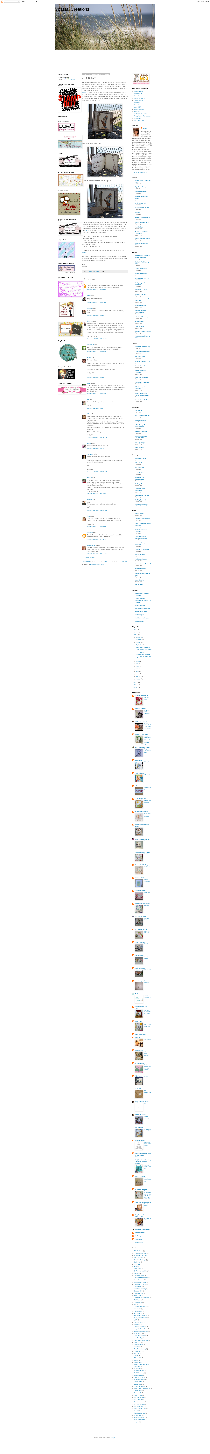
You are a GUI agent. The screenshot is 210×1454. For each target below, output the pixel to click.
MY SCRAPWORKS (141, 1189)
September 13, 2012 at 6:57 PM (96, 393)
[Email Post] (103, 271)
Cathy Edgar (137, 96)
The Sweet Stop (139, 621)
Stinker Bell (147, 892)
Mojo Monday (138, 1338)
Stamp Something (139, 1379)
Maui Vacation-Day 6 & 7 (147, 1092)
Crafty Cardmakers (141, 268)
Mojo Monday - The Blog (142, 278)
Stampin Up (137, 1384)
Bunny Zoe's (137, 1269)
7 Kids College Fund (140, 1253)
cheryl (89, 283)
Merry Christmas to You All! (147, 750)
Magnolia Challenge (140, 1327)
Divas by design (140, 443)
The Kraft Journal (140, 294)
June (137, 666)
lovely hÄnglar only (141, 203)
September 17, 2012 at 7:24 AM (96, 494)
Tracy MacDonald (139, 120)
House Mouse (138, 1311)
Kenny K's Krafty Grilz (140, 1318)
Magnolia (137, 1324)
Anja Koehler (138, 93)
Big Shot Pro (137, 1264)
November (139, 640)
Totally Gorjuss (139, 615)
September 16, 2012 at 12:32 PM (97, 472)
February (139, 676)
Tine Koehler (138, 118)
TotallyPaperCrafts (140, 568)
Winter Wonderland (140, 191)
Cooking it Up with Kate (141, 1277)
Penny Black (137, 1351)
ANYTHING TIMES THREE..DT (147, 712)
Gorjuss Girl (137, 1309)
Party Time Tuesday (140, 1349)
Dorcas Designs (140, 1176)
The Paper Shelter (140, 420)
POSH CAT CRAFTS (141, 721)
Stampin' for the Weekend (143, 564)
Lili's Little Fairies (140, 463)
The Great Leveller (140, 1115)
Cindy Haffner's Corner (142, 1102)
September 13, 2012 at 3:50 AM (96, 289)
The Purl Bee (139, 1242)
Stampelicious (139, 955)
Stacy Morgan (91, 545)
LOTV (135, 1320)
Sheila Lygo (138, 1236)
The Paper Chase (140, 1233)
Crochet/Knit (137, 1286)
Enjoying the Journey (141, 1076)
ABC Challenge (138, 1257)
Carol (89, 443)
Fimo (135, 1304)
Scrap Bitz (138, 1037)
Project (136, 1356)
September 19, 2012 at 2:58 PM (96, 539)
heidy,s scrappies (140, 891)
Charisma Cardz (139, 1275)
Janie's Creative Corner (142, 903)
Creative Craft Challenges (143, 400)
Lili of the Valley (138, 1322)
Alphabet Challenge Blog (142, 518)
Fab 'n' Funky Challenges (142, 415)
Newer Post (86, 561)
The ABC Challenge (141, 431)
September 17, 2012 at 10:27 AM (97, 510)
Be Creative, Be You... (141, 929)
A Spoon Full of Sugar (140, 1255)
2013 (136, 632)
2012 (136, 635)
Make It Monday (139, 322)
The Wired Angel (140, 1140)
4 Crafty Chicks (139, 472)
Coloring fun (147, 761)
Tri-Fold (136, 1411)
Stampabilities (138, 1382)
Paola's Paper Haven (141, 981)
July (137, 663)
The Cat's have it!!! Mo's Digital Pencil (147, 1024)
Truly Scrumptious (139, 1413)
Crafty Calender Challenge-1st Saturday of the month (143, 600)
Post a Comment (90, 557)
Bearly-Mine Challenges (142, 382)
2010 (136, 685)
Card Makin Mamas (141, 559)
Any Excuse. (147, 866)
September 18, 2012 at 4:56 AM (96, 526)
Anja (88, 516)
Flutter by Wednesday (140, 1306)
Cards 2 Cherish (140, 773)
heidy (89, 295)
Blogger (113, 1438)
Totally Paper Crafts (140, 1408)
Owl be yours (147, 841)
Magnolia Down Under (140, 1329)
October (138, 642)
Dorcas (89, 308)
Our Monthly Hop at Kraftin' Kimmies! (147, 1144)
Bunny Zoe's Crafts (141, 289)
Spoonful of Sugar (139, 1377)
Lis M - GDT (137, 107)
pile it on (137, 212)
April (137, 671)
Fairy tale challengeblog (142, 549)
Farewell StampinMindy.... (147, 997)
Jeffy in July (147, 774)
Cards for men (139, 326)
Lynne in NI (90, 345)
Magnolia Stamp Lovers (141, 1331)
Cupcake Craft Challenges (143, 331)
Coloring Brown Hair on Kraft (147, 1179)
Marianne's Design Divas (142, 361)
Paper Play (137, 1342)
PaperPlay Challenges (141, 505)
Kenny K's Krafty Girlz (142, 222)
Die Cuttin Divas (140, 356)
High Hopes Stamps (141, 187)
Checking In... (147, 1039)
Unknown (90, 532)
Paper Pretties (139, 447)
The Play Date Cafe (141, 500)
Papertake (137, 1347)
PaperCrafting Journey (142, 495)
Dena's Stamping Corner (142, 852)
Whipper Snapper (139, 1417)
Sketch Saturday (139, 1373)
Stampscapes (138, 1391)
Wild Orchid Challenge (141, 317)
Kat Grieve (137, 102)
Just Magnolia (139, 585)
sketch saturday (140, 605)
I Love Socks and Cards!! (142, 747)
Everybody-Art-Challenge (142, 347)
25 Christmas (147, 944)
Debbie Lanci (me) (139, 98)
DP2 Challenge (139, 468)
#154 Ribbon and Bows (143, 647)
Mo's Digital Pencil (139, 1335)
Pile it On (136, 1353)
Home (105, 561)
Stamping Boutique (139, 1386)
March (138, 674)
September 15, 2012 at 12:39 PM (97, 437)
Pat (88, 399)
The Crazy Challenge (141, 273)
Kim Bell (89, 499)
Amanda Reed (138, 91)
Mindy (136, 994)
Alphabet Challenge (140, 1260)
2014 (136, 630)
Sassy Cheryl (138, 1362)
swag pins (146, 982)
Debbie (145, 128)
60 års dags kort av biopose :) (147, 1053)
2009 (136, 687)
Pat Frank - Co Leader (140, 114)
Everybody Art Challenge (141, 1297)
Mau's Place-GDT (139, 109)
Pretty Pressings (140, 942)
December (139, 637)
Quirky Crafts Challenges (142, 217)
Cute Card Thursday (141, 458)
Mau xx (89, 478)
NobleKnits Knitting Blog (142, 1229)
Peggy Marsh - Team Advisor (142, 116)
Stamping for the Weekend (142, 1388)
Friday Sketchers (140, 580)
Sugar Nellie (137, 1393)
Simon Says (138, 410)
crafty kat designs (140, 1034)
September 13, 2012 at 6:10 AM (96, 315)
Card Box (137, 1273)
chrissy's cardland (140, 708)
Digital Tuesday (138, 1293)
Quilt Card (146, 905)
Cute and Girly (138, 1291)
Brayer (136, 1266)
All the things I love (140, 799)
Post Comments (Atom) (97, 564)
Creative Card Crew (141, 366)
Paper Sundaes (138, 1344)
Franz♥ (89, 357)
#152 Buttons (140, 652)
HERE (84, 92)
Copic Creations (139, 1280)
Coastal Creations (72, 9)
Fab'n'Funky (137, 1300)
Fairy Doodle (138, 1302)
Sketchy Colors (139, 227)
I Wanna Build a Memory (142, 839)
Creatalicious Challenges (142, 351)
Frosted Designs (140, 554)
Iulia (88, 414)
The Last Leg (147, 969)
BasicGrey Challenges (142, 618)
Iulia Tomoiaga (139, 1127)
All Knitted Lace (139, 1063)
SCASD (136, 1360)
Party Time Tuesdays (141, 377)
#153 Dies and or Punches (143, 649)
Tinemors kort (139, 1050)
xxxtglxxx (90, 454)
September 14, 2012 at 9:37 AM (96, 408)
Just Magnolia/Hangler (140, 1315)
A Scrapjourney (139, 786)
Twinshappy (138, 760)
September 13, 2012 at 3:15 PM (96, 377)
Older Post (124, 561)
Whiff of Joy (137, 1415)
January (138, 679)
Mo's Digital (137, 1333)
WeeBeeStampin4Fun (141, 696)
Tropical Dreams (140, 1089)
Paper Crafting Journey (141, 1340)
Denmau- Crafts (140, 878)
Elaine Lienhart (138, 100)
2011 (136, 682)
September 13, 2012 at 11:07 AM (97, 339)
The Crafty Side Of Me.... (142, 734)
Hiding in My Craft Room (142, 608)
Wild (145, 1103)
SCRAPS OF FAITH (140, 916)
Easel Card (137, 1295)
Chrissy (89, 321)
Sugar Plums (138, 1395)
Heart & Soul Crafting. (141, 865)
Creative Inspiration (140, 1284)
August (138, 661)
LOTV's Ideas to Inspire (142, 208)
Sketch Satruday (139, 1370)
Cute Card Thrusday (140, 1289)
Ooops (136, 1156)
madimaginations (140, 968)
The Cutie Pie (138, 1399)
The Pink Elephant (140, 305)
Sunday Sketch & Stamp (142, 238)
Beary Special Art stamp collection (147, 815)
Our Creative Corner (141, 611)
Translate (72, 79)
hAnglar (136, 1422)
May (137, 669)
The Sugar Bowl (139, 484)
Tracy (89, 383)
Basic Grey (137, 1262)
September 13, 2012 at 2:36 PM (96, 351)
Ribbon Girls (137, 1358)
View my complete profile (139, 172)
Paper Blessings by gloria (143, 1202)
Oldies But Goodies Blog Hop (147, 1166)
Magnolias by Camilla (141, 811)
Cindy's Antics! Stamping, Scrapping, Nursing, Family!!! (143, 1161)
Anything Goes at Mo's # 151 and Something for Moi (143, 656)
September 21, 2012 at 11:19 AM (97, 554)
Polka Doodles (139, 514)
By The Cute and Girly (140, 1271)
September (139, 645)
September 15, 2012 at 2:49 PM (96, 448)
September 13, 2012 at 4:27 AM (96, 302)
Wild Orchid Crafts (139, 1420)
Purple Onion (147, 853)
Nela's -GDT (137, 111)
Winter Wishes (147, 828)
